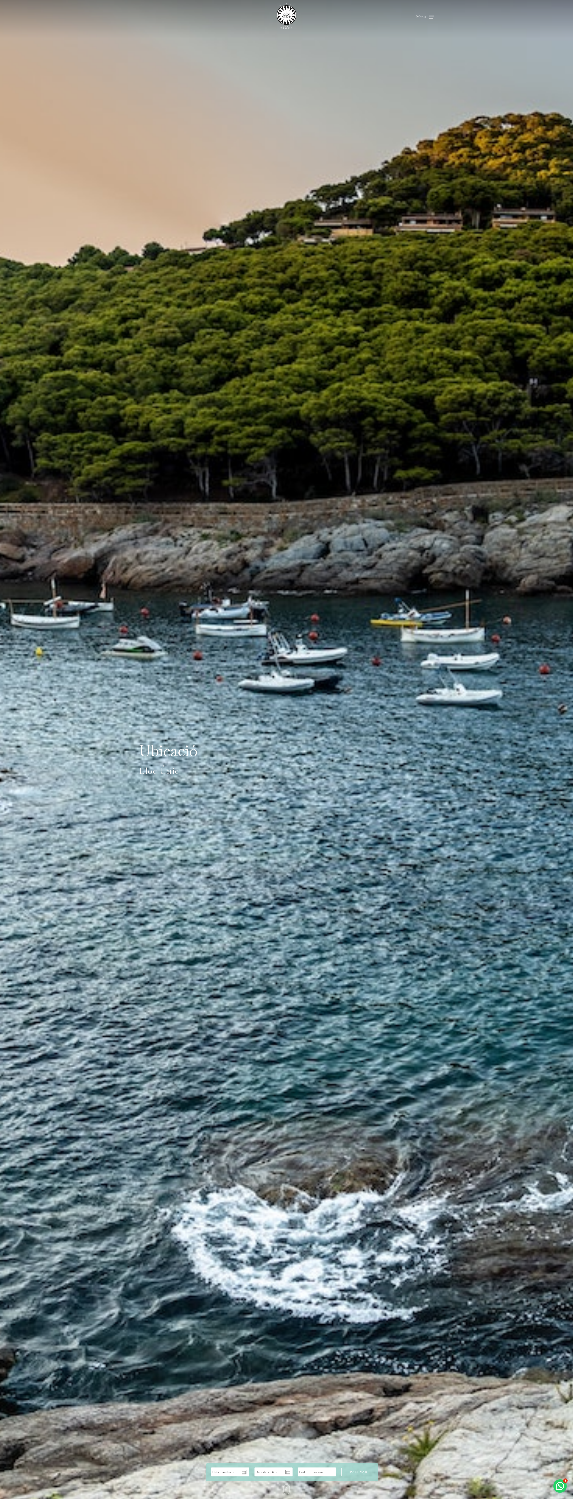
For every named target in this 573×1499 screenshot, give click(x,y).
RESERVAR (357, 1471)
